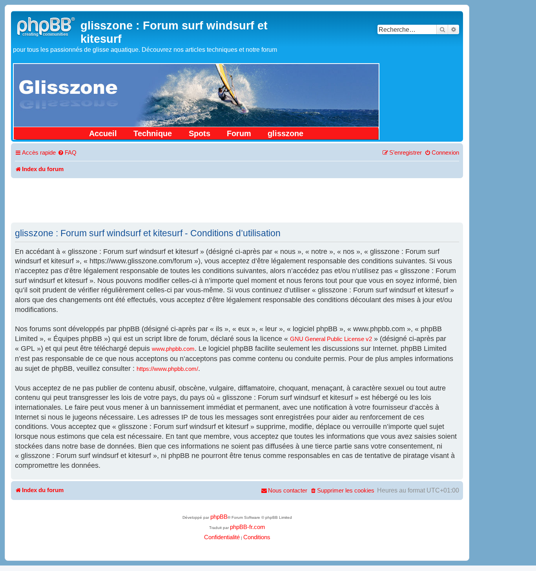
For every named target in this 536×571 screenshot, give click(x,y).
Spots (199, 133)
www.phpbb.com (173, 349)
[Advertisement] (237, 199)
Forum (239, 133)
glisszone (285, 133)
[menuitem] (67, 153)
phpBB (219, 517)
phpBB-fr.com (247, 527)
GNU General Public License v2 (331, 339)
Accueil (103, 133)
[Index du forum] (46, 25)
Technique (152, 133)
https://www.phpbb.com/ (167, 369)
